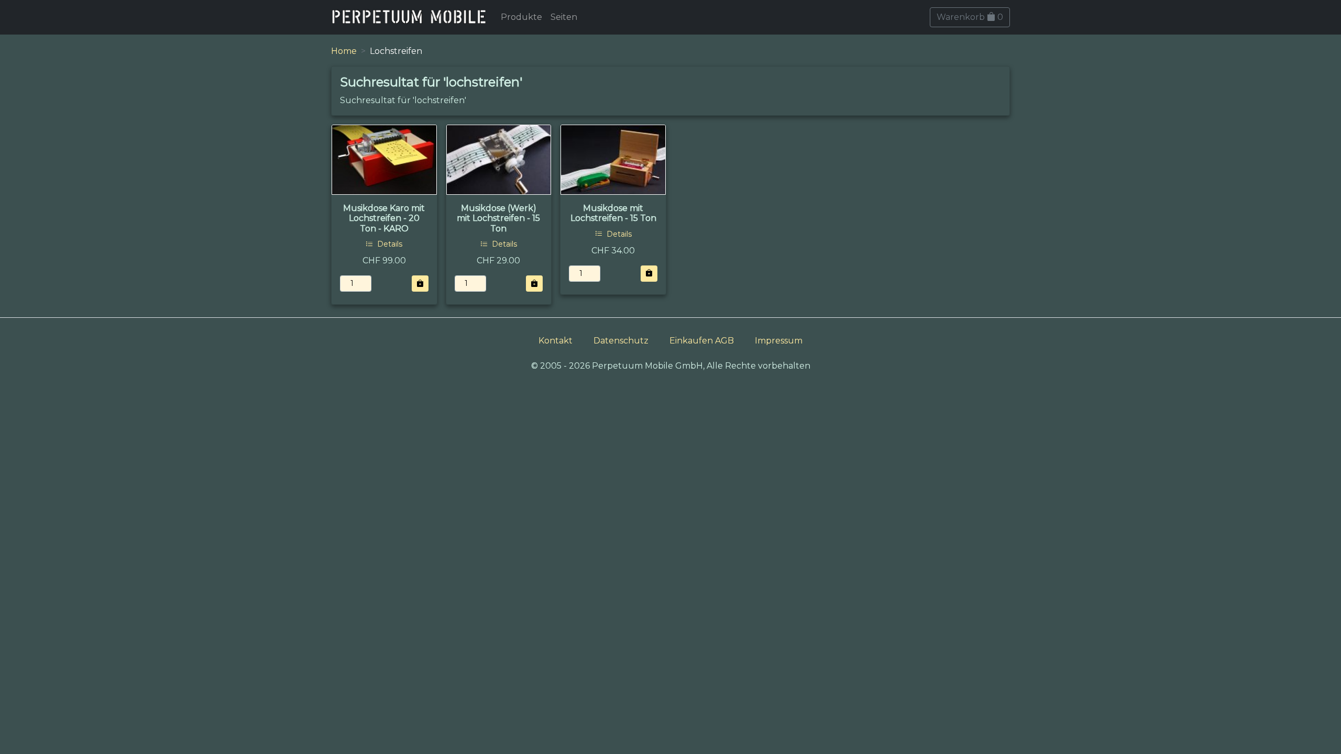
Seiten (564, 17)
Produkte (521, 17)
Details (388, 244)
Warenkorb (970, 17)
